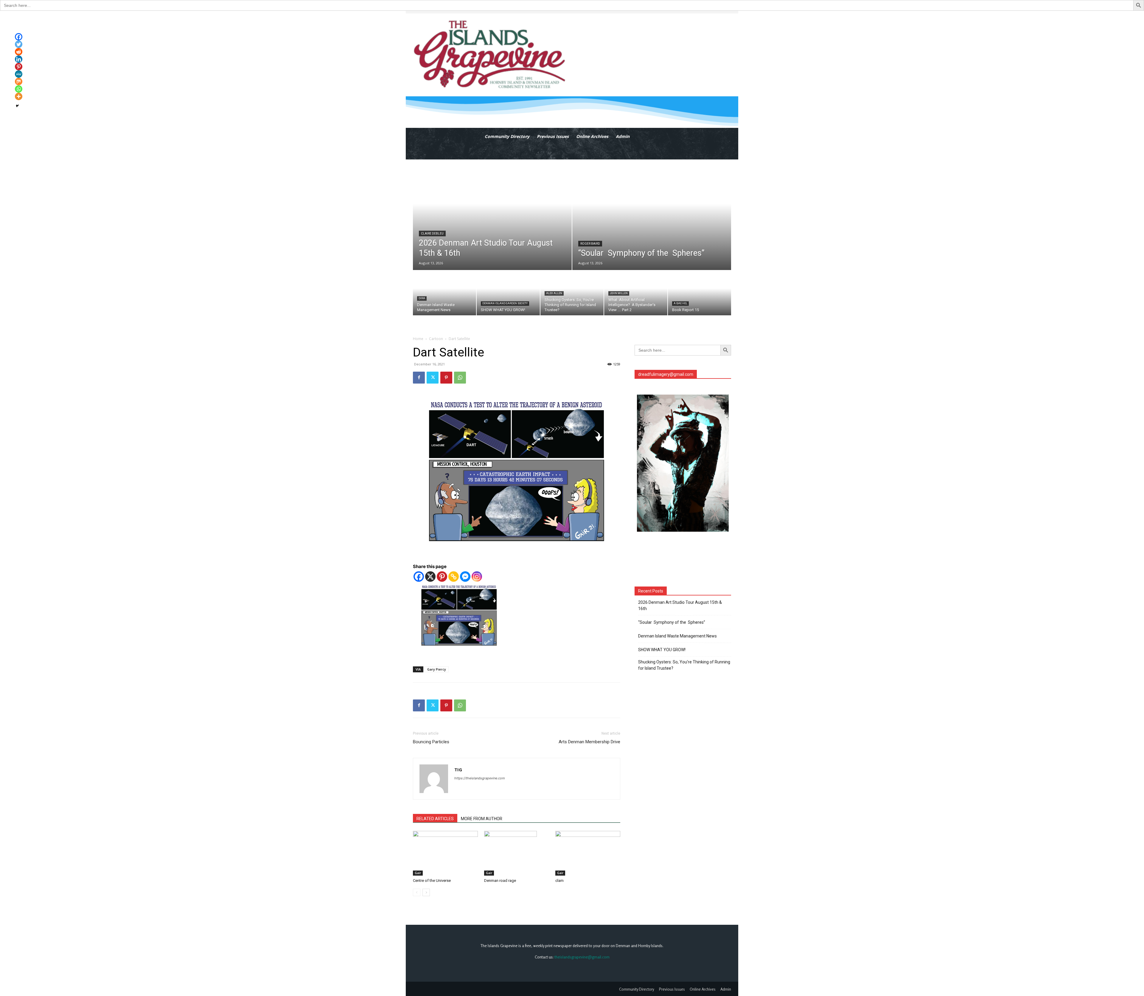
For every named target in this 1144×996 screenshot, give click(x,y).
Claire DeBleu (432, 233)
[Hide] (17, 105)
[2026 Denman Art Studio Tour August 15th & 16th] (492, 215)
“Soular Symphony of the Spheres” (672, 622)
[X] (430, 576)
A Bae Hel (680, 303)
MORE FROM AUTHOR (481, 818)
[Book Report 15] (699, 293)
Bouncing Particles (431, 741)
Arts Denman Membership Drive (589, 741)
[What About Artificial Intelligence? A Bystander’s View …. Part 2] (635, 293)
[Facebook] (419, 378)
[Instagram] (477, 576)
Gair (418, 873)
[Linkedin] (18, 59)
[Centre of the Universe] (445, 853)
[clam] (587, 853)
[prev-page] (416, 892)
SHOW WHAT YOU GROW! (662, 649)
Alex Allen (554, 293)
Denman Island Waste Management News (677, 636)
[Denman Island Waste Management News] (444, 293)
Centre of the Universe (432, 880)
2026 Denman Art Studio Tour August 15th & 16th (680, 605)
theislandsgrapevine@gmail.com (582, 957)
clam (559, 880)
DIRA (422, 298)
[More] (18, 96)
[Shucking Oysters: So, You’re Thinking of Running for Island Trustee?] (572, 293)
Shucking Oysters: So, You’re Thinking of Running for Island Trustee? (684, 665)
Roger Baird (590, 243)
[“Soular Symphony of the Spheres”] (651, 215)
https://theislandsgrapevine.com (479, 778)
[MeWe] (18, 74)
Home (418, 338)
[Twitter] (433, 378)
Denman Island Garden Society (505, 303)
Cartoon (436, 338)
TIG (458, 769)
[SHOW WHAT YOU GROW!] (508, 293)
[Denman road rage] (516, 853)
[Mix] (18, 81)
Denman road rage (500, 880)
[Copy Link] (453, 576)
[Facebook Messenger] (465, 576)
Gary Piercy (436, 669)
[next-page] (426, 892)
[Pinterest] (446, 378)
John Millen (619, 293)
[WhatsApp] (460, 378)
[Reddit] (18, 51)
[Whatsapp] (18, 89)
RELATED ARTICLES (435, 818)
